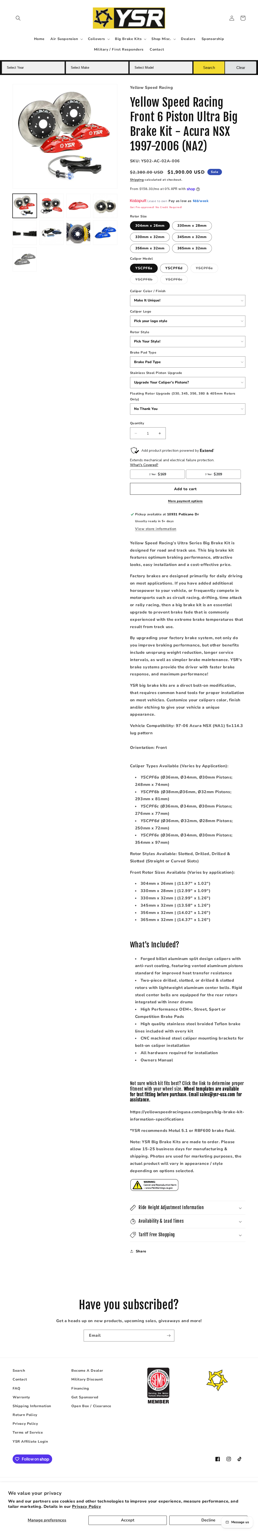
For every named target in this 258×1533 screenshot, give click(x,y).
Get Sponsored (85, 1397)
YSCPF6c (177, 280)
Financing (80, 1388)
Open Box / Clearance (91, 1406)
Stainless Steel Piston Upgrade (156, 373)
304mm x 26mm (150, 225)
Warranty (21, 1397)
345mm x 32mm (192, 237)
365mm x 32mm (192, 248)
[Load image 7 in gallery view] (78, 232)
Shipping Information (32, 1406)
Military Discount (87, 1379)
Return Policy (25, 1414)
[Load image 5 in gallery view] (25, 232)
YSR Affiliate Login (30, 1441)
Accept (127, 1520)
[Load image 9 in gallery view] (25, 259)
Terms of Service (28, 1432)
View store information (155, 528)
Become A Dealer (87, 1370)
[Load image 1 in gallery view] (25, 206)
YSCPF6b (146, 280)
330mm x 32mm (150, 237)
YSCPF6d (174, 268)
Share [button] (141, 1251)
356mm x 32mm (150, 248)
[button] (18, 18)
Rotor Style (139, 332)
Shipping (137, 180)
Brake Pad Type (143, 352)
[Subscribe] (168, 1336)
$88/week (201, 201)
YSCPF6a (143, 268)
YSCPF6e (207, 269)
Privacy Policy (86, 1506)
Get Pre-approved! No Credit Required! (156, 207)
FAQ (16, 1388)
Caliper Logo (140, 311)
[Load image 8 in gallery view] (105, 232)
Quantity (137, 423)
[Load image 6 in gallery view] (51, 232)
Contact (20, 1379)
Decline (208, 1520)
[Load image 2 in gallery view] (51, 206)
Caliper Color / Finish (148, 291)
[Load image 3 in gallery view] (78, 206)
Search (19, 1370)
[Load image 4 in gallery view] (105, 206)
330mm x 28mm (192, 225)
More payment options (185, 501)
